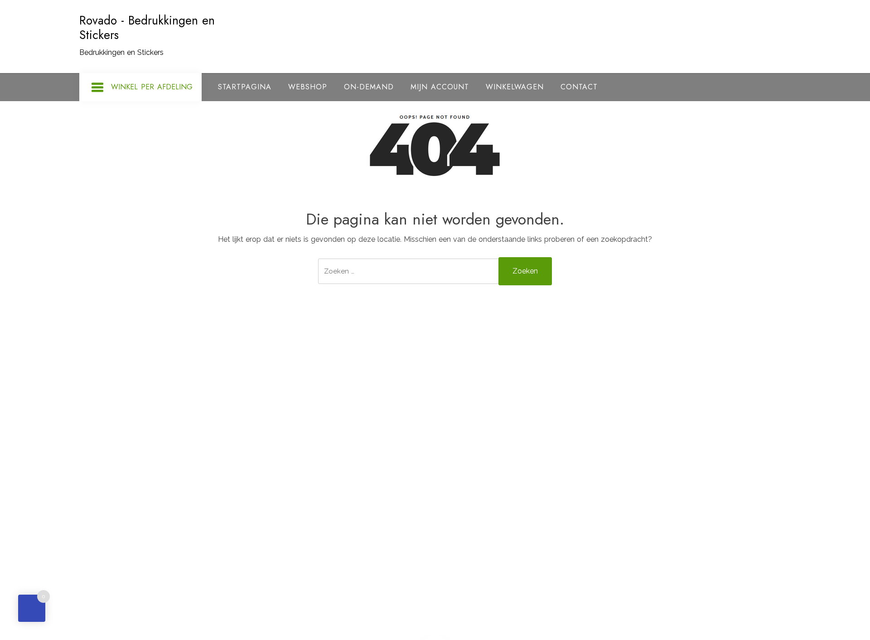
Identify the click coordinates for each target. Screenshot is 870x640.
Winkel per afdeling (152, 87)
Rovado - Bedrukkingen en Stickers (147, 28)
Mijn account (440, 87)
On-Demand (369, 87)
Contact (579, 87)
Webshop (307, 87)
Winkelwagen (515, 87)
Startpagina (244, 87)
